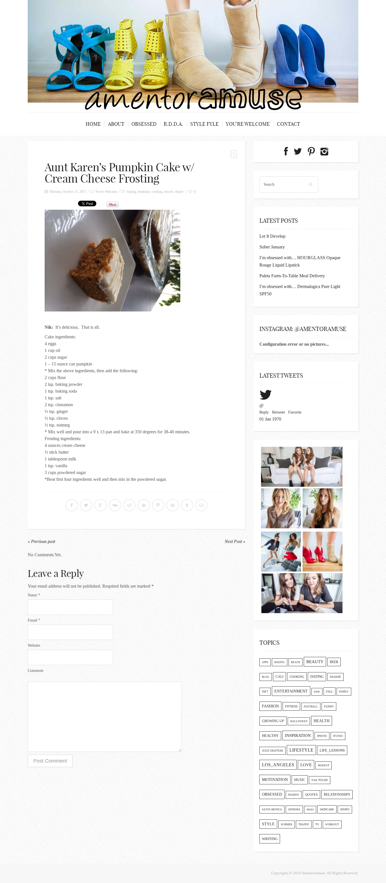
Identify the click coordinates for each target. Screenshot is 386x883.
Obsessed (144, 124)
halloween (298, 721)
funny (329, 706)
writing (269, 839)
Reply (264, 412)
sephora (294, 809)
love (306, 765)
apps (265, 662)
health (321, 720)
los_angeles (278, 764)
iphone (322, 736)
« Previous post (41, 541)
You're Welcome (106, 192)
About (116, 124)
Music (299, 780)
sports (345, 809)
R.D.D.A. (173, 124)
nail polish (319, 780)
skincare (327, 809)
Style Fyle (204, 124)
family (344, 691)
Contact (288, 124)
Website (34, 645)
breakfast (144, 192)
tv (317, 824)
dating (317, 677)
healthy (270, 736)
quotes (311, 794)
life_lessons (332, 750)
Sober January (272, 246)
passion (293, 794)
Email (34, 620)
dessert (168, 192)
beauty (315, 661)
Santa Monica (272, 809)
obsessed (272, 794)
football (311, 706)
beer (334, 662)
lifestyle (301, 750)
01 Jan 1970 (270, 419)
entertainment (291, 691)
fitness (291, 706)
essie (317, 692)
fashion (270, 706)
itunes (338, 736)
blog (265, 677)
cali (279, 677)
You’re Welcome (248, 124)
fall (329, 691)
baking (131, 192)
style (268, 824)
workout (332, 824)
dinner (179, 192)
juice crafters (272, 750)
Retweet (278, 412)
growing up (273, 721)
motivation (275, 779)
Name (34, 595)
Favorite (295, 412)
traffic (303, 824)
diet (265, 691)
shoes (310, 809)
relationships (337, 795)
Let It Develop (272, 236)
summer (286, 824)
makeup (323, 765)
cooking (156, 192)
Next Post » (235, 541)
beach (295, 662)
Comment (35, 670)
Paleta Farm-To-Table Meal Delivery (292, 275)
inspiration (298, 735)
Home (93, 124)
